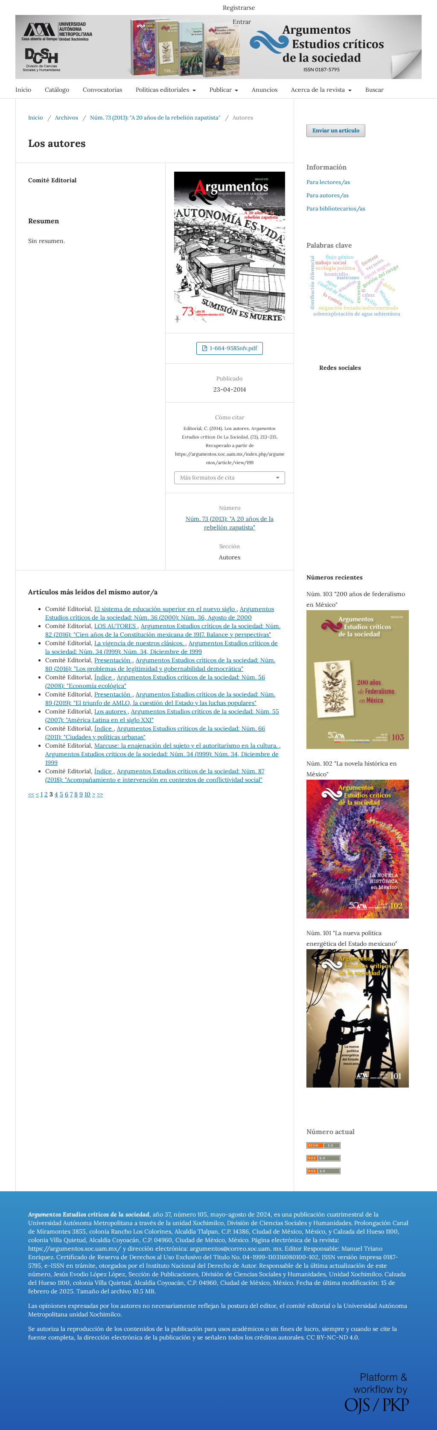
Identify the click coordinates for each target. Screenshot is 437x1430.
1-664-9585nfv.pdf (233, 348)
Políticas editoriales (163, 90)
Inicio (23, 90)
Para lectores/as (328, 182)
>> (100, 794)
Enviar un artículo (335, 130)
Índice (104, 677)
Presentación (113, 660)
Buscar (374, 90)
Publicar (221, 90)
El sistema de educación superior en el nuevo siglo (165, 609)
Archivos (66, 117)
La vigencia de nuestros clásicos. (139, 643)
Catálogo (57, 90)
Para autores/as (327, 195)
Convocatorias (102, 90)
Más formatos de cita (207, 477)
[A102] (357, 916)
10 (87, 794)
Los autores (111, 711)
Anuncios (264, 90)
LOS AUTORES (115, 626)
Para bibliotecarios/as (335, 208)
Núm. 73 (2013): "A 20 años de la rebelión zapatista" (155, 117)
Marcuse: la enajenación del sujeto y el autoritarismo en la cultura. (186, 745)
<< (31, 794)
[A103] (357, 747)
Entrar (242, 22)
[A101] (357, 1085)
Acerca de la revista (319, 90)
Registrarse (239, 8)
